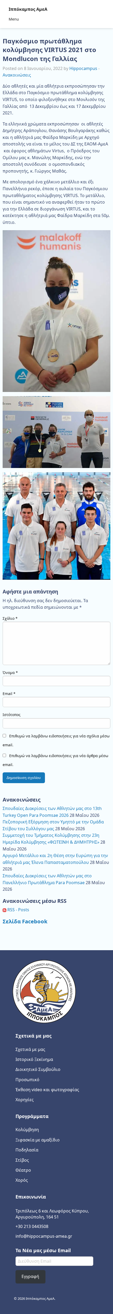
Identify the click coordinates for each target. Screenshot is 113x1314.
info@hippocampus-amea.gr (44, 1236)
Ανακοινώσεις (17, 75)
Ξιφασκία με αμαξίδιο (38, 1140)
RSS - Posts (17, 910)
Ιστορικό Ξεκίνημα (34, 1059)
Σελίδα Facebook (25, 921)
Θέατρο (23, 1170)
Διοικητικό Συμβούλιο (38, 1069)
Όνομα (10, 672)
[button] (56, 311)
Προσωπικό (27, 1080)
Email (9, 693)
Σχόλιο (10, 618)
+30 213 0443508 (32, 1226)
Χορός (22, 1180)
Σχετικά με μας (30, 1049)
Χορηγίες (25, 1099)
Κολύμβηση (27, 1129)
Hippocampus (83, 68)
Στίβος (22, 1160)
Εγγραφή (30, 1276)
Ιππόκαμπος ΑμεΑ (28, 9)
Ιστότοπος (11, 714)
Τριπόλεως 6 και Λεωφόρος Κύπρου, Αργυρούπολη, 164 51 (52, 1214)
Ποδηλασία (27, 1150)
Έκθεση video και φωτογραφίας (47, 1090)
